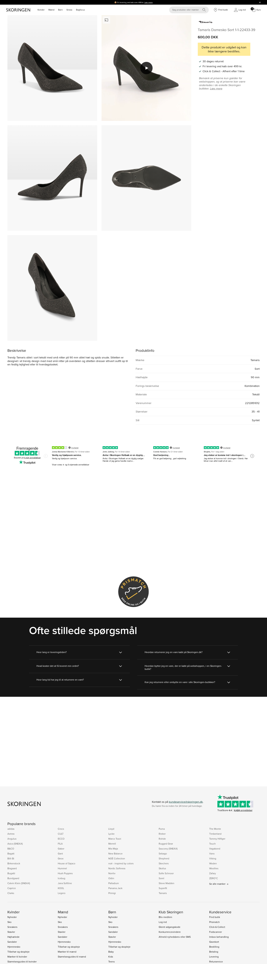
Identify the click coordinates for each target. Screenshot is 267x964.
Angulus (11, 838)
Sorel (161, 878)
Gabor (61, 848)
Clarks (10, 893)
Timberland (215, 833)
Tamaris (163, 893)
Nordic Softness (116, 868)
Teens (111, 961)
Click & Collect (217, 926)
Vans (211, 853)
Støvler (11, 931)
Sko (9, 922)
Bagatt (10, 853)
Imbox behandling (219, 936)
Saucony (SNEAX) (168, 848)
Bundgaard (13, 878)
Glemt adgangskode (169, 926)
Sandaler (12, 941)
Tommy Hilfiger (217, 838)
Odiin (111, 878)
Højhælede (13, 936)
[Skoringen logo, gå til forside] (18, 9)
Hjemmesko (13, 946)
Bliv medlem (165, 917)
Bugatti (11, 873)
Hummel (62, 868)
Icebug (61, 878)
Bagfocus (80, 9)
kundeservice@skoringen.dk (186, 802)
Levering (214, 956)
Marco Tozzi (114, 838)
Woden (213, 863)
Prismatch (214, 922)
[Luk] (260, 2)
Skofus (162, 868)
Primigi (112, 893)
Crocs (61, 828)
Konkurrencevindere (170, 931)
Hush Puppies (65, 873)
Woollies (213, 868)
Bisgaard (12, 868)
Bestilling (214, 946)
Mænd (51, 9)
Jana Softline (65, 883)
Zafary (212, 873)
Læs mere (148, 2)
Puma (162, 828)
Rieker (162, 833)
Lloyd (111, 828)
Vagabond (214, 848)
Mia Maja (113, 848)
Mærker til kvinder (17, 956)
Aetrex (11, 833)
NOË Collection (116, 858)
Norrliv (111, 873)
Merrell (112, 843)
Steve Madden (166, 883)
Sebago (163, 853)
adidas (10, 828)
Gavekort (214, 941)
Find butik (214, 917)
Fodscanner (215, 931)
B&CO (10, 848)
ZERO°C (213, 878)
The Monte (215, 828)
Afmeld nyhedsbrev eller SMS (175, 936)
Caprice (11, 888)
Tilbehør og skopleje (18, 951)
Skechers (164, 863)
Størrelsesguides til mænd (72, 956)
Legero (61, 893)
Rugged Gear (166, 843)
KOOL (61, 888)
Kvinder (41, 9)
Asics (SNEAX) (15, 843)
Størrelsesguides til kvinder (22, 961)
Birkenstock (13, 863)
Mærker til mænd (67, 951)
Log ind (163, 922)
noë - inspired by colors (121, 863)
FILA (60, 843)
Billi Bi (10, 858)
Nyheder (12, 917)
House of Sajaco (66, 863)
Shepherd (164, 858)
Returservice (216, 961)
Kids (110, 956)
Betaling (213, 951)
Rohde (162, 838)
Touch (212, 843)
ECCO (61, 838)
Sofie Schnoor (166, 873)
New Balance (115, 853)
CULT (61, 833)
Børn (60, 9)
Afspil (146, 68)
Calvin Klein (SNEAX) (18, 883)
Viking (212, 858)
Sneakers (12, 926)
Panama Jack (115, 888)
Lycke (111, 833)
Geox (61, 858)
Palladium (113, 883)
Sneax (69, 9)
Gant (60, 853)
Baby (111, 951)
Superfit (163, 888)
